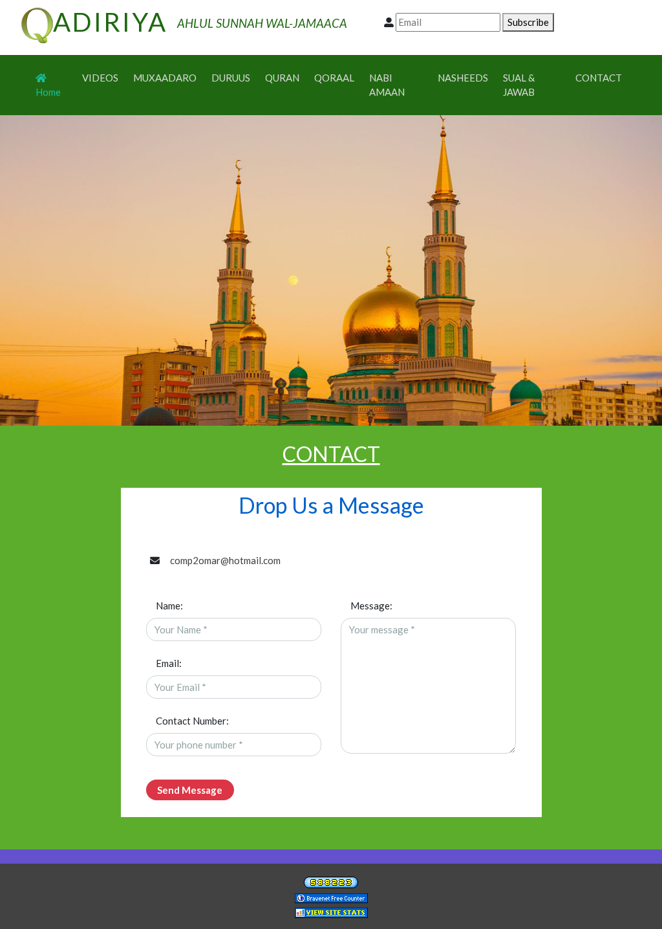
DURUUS (230, 77)
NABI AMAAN (387, 85)
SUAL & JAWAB (519, 85)
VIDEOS (100, 77)
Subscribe (528, 22)
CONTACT (598, 77)
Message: (371, 605)
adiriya (110, 22)
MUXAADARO (165, 77)
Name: (169, 605)
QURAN (282, 77)
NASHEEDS (463, 77)
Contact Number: (192, 721)
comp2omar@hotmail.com (225, 560)
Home (54, 91)
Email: (169, 663)
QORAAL (334, 77)
